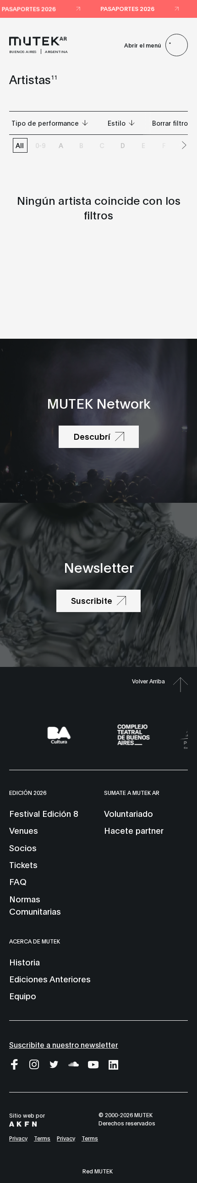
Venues (23, 830)
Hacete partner (134, 830)
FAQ (18, 881)
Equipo (22, 995)
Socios (23, 847)
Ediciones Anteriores (50, 978)
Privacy (18, 1138)
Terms (42, 1138)
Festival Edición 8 (43, 813)
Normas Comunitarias (35, 905)
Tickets (23, 864)
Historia (24, 961)
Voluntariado (128, 813)
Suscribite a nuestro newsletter (63, 1044)
